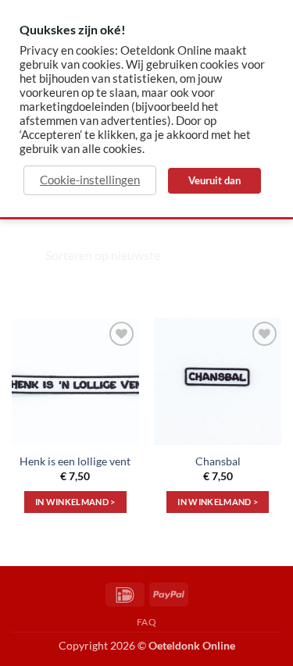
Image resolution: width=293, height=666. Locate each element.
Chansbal (218, 461)
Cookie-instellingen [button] (90, 180)
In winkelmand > (75, 502)
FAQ (147, 622)
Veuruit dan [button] (214, 180)
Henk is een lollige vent (75, 461)
